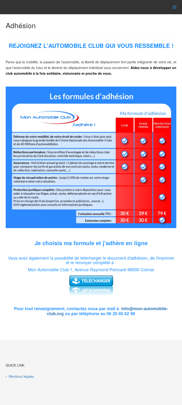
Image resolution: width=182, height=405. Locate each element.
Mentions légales (21, 376)
